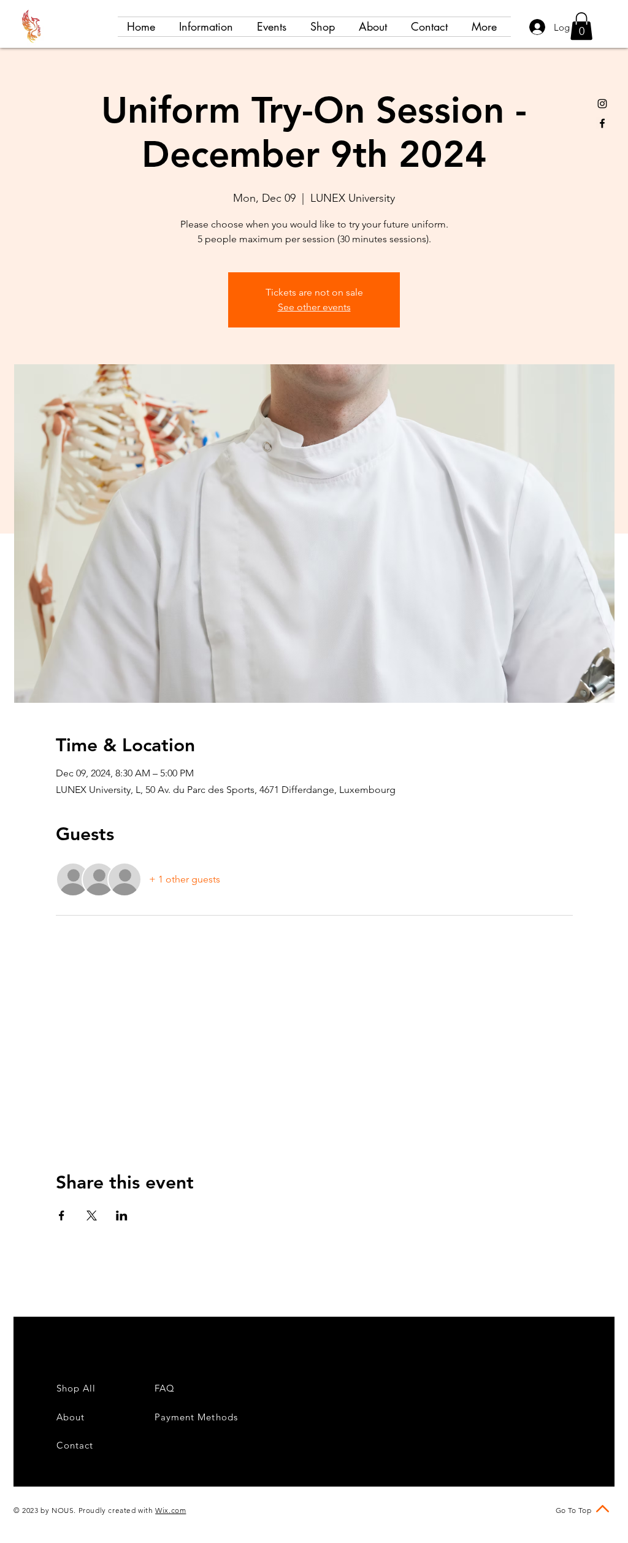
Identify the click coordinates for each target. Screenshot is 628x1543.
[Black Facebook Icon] (602, 123)
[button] (581, 26)
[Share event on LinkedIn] (122, 1215)
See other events (314, 307)
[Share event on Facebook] (61, 1215)
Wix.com (170, 1510)
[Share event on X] (92, 1215)
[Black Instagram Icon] (602, 104)
